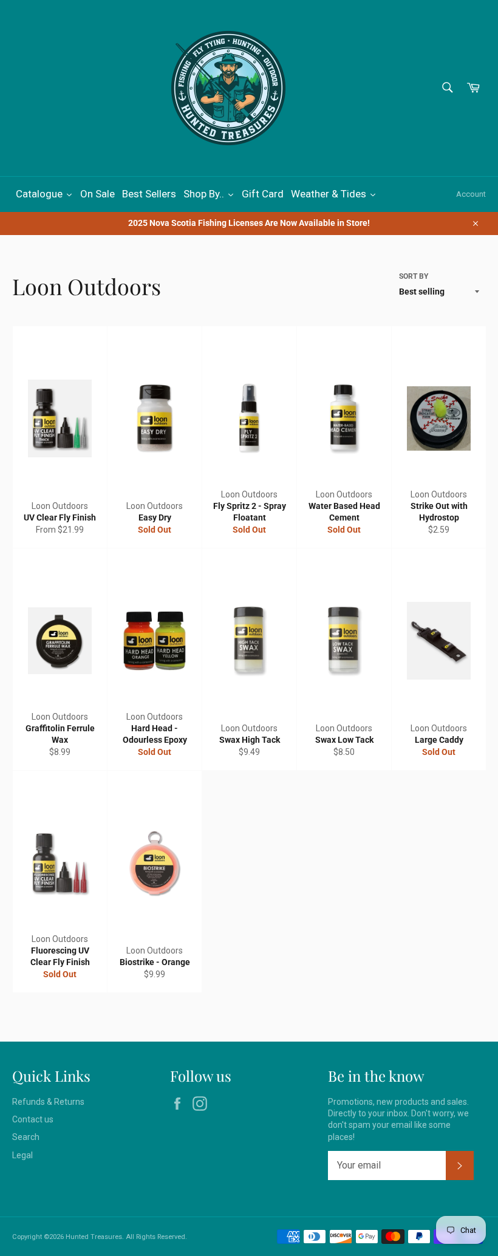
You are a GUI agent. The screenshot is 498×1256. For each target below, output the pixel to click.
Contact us (32, 1119)
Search (25, 1137)
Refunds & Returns (48, 1102)
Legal (22, 1155)
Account (471, 194)
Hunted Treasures (94, 1237)
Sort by (413, 276)
